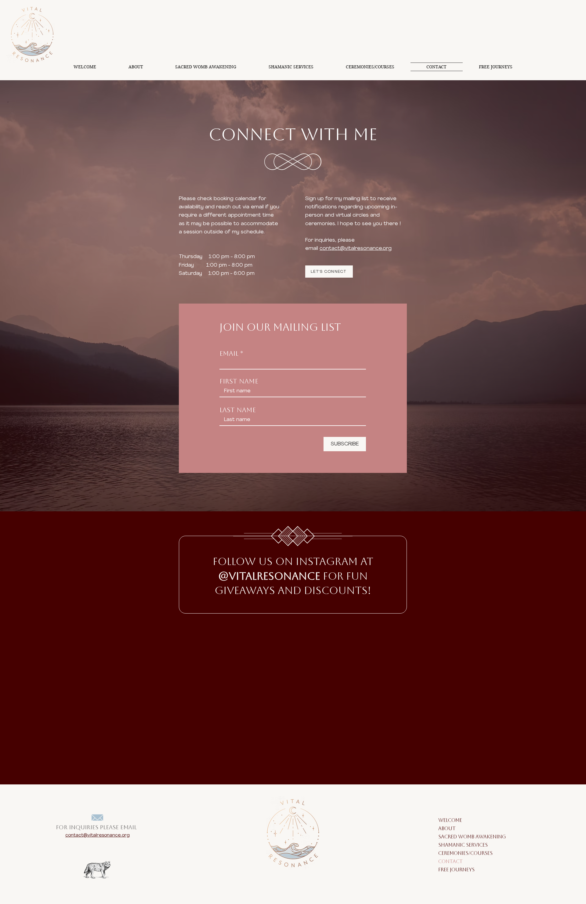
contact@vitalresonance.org (356, 248)
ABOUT (447, 829)
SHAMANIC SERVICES (453, 845)
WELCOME (450, 821)
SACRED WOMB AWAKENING (453, 837)
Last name (237, 411)
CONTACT (450, 862)
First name (238, 382)
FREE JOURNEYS (453, 870)
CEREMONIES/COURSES (453, 854)
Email (228, 354)
